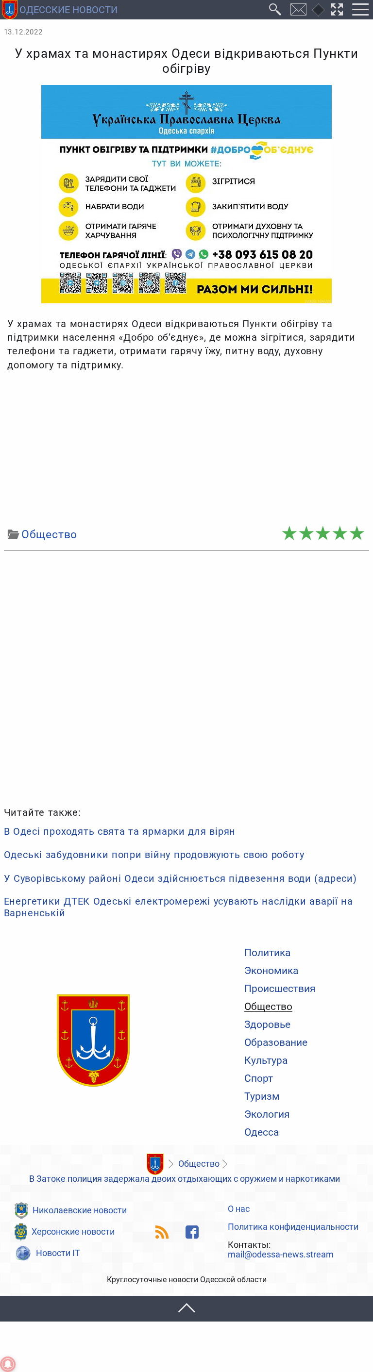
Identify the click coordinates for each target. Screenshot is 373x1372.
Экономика (271, 970)
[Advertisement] (187, 449)
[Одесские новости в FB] (192, 1232)
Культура (266, 1060)
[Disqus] (187, 677)
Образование (275, 1042)
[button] (186, 1309)
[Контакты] (298, 9)
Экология (267, 1114)
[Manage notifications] (8, 1364)
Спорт (258, 1078)
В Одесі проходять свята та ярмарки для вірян (120, 831)
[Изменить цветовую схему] (318, 10)
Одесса (261, 1132)
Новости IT (58, 1253)
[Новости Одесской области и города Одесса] (93, 1041)
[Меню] (360, 9)
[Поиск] (275, 9)
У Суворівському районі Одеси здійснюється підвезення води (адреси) (180, 878)
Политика (267, 952)
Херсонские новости (73, 1232)
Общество (268, 1006)
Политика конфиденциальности (293, 1227)
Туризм (262, 1096)
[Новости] (155, 1164)
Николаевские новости (80, 1210)
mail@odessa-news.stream (281, 1255)
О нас (239, 1209)
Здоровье (267, 1024)
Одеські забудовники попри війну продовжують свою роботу (154, 854)
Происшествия (280, 988)
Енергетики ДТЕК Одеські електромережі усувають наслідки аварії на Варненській (178, 907)
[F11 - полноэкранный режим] (337, 9)
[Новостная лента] (162, 1232)
